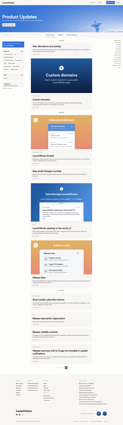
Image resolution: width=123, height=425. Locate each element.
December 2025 (117, 59)
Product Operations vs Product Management (90, 401)
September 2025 (117, 65)
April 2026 (118, 51)
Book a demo (110, 2)
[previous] (48, 367)
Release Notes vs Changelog (86, 383)
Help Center (47, 395)
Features (18, 395)
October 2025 (117, 63)
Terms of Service (84, 421)
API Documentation (49, 398)
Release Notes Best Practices (86, 388)
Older (119, 67)
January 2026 (117, 57)
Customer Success (32, 390)
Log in (118, 2)
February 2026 (117, 55)
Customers (92, 2)
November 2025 (117, 61)
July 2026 (118, 44)
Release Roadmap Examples (86, 392)
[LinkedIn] (19, 415)
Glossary (46, 388)
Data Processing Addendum (96, 421)
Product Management (33, 383)
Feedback (18, 390)
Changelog (19, 385)
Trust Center (47, 400)
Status (105, 421)
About (45, 383)
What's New (47, 390)
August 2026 (118, 42)
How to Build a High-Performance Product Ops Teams (93, 404)
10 (69, 367)
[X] (22, 415)
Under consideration (71, 35)
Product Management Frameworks (88, 395)
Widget (18, 392)
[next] (75, 367)
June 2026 (118, 46)
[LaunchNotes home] (24, 411)
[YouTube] (17, 415)
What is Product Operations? (86, 399)
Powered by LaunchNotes (7, 88)
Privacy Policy (76, 421)
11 (71, 367)
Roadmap (60, 35)
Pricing (99, 2)
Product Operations (33, 388)
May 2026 (118, 48)
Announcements (50, 35)
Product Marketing (32, 385)
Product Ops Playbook (85, 385)
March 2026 (118, 53)
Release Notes (19, 383)
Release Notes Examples (85, 390)
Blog (45, 385)
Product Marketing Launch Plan (87, 397)
